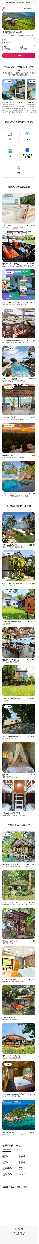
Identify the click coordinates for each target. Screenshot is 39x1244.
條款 (22, 1234)
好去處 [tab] (16, 1150)
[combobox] (19, 42)
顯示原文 (28, 3)
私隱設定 (16, 1234)
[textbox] (10, 49)
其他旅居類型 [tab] (6, 1150)
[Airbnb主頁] (3, 8)
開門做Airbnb (29, 8)
